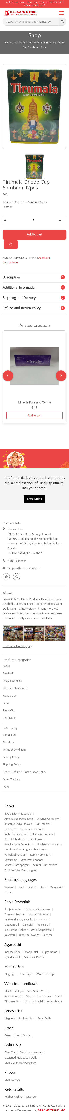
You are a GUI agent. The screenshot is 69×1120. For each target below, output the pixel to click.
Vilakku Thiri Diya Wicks (18, 919)
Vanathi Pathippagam (17, 865)
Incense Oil (43, 924)
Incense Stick (12, 952)
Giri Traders (42, 824)
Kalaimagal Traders (41, 834)
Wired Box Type (45, 974)
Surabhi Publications (45, 865)
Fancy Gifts (9, 710)
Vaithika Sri (10, 859)
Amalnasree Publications (18, 818)
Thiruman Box (12, 1001)
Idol (17, 1035)
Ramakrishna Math (15, 854)
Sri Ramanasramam (31, 829)
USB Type (26, 974)
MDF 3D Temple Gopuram (20, 1062)
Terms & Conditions (14, 749)
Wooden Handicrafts (15, 688)
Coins (7, 1035)
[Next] (61, 375)
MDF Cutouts (12, 1079)
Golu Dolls (9, 718)
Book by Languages (20, 880)
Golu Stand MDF (37, 991)
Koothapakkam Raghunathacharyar (25, 849)
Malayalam (56, 887)
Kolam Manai (54, 1001)
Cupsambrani (35, 42)
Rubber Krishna (13, 1096)
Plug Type (10, 974)
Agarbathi (19, 42)
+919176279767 (17, 560)
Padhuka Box (26, 1018)
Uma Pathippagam (32, 859)
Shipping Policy (12, 764)
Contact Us (9, 734)
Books (6, 665)
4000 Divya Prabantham (19, 813)
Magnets (9, 1018)
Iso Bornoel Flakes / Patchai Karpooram (28, 929)
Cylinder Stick (12, 957)
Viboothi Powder (39, 914)
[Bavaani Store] (20, 12)
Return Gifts (14, 1089)
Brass (6, 703)
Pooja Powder (12, 909)
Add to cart (34, 234)
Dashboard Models (31, 1052)
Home (8, 42)
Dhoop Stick (31, 952)
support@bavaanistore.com (24, 568)
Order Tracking (11, 779)
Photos (10, 1072)
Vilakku (27, 1035)
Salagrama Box (13, 996)
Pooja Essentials (12, 680)
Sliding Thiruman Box (38, 996)
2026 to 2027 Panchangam (20, 870)
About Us (8, 742)
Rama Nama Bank (40, 854)
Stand (58, 996)
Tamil (20, 887)
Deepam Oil (11, 924)
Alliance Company (48, 818)
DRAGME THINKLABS (51, 1110)
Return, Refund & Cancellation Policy (24, 772)
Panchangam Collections (19, 844)
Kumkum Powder (28, 935)
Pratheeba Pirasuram (50, 844)
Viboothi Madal (34, 1001)
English (32, 887)
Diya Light (32, 1096)
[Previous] (8, 375)
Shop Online (34, 498)
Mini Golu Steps (13, 991)
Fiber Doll (10, 1052)
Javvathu (9, 935)
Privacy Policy (11, 757)
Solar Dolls (44, 1018)
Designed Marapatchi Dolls (20, 1057)
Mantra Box (9, 695)
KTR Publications (14, 839)
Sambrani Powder (34, 957)
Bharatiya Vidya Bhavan (18, 824)
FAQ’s (6, 786)
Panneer (47, 935)
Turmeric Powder (14, 914)
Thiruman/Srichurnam (38, 909)
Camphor (41, 919)
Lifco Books (35, 839)
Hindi (43, 887)
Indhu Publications (15, 834)
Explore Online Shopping (17, 646)
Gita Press (10, 829)
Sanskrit (9, 887)
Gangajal (27, 924)
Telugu (8, 892)
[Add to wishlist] (11, 244)
